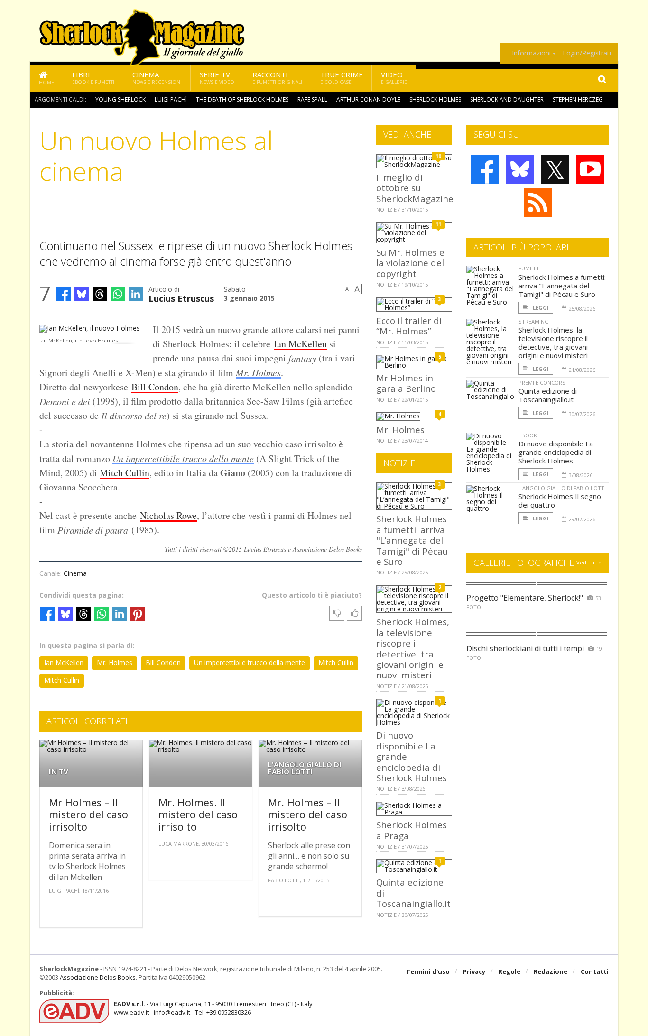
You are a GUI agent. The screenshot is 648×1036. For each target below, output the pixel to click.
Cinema (157, 77)
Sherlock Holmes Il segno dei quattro (559, 500)
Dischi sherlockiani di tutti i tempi (525, 648)
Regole (509, 971)
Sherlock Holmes (435, 99)
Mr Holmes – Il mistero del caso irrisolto (88, 814)
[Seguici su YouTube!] (590, 169)
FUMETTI (529, 268)
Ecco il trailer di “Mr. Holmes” (409, 325)
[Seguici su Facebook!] (485, 169)
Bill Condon (154, 386)
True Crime (341, 77)
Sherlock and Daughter (507, 99)
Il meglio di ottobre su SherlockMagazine (415, 187)
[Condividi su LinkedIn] (136, 294)
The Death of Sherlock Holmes (242, 99)
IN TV (58, 771)
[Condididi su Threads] (100, 294)
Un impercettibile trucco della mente (183, 458)
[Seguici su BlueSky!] (520, 169)
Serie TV (217, 77)
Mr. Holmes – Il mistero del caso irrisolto (307, 814)
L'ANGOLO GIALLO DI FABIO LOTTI (305, 768)
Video (394, 77)
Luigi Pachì (171, 99)
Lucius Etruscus (181, 298)
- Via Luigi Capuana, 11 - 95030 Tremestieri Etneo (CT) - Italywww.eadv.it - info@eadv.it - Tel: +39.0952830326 (213, 1008)
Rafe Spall (312, 99)
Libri (93, 77)
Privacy (474, 971)
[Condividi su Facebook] (64, 294)
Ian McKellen (300, 343)
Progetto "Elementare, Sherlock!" (524, 597)
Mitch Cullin (124, 472)
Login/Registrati (587, 53)
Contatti (595, 971)
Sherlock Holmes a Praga (411, 830)
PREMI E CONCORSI (542, 382)
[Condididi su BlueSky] (82, 294)
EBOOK (527, 435)
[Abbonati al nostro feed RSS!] (538, 202)
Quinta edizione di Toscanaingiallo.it (547, 395)
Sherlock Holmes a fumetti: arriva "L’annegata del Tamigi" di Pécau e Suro (412, 540)
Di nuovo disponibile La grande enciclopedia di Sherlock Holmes (555, 452)
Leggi (540, 307)
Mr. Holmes (258, 372)
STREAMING (533, 321)
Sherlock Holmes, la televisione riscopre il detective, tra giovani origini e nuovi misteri (412, 648)
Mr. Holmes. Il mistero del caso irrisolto (198, 814)
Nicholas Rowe (168, 515)
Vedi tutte (589, 562)
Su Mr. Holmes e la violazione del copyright (410, 262)
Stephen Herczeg (578, 99)
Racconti (277, 77)
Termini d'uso (428, 971)
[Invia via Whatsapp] (118, 294)
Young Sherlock (120, 99)
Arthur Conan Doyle (368, 99)
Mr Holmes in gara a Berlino (406, 383)
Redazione (550, 971)
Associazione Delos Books (98, 977)
